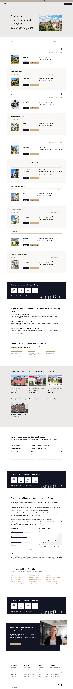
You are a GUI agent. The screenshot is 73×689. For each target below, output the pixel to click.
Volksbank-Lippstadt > (50, 353)
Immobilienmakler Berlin (55, 667)
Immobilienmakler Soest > (15, 585)
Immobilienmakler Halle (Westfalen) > (35, 579)
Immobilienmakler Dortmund (56, 669)
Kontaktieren (34, 62)
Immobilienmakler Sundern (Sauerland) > (36, 585)
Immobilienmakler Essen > (33, 577)
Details (25, 62)
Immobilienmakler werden (42, 676)
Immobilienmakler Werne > (51, 588)
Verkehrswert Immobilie (29, 674)
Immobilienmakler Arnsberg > (33, 575)
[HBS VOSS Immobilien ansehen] (36, 79)
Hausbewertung (27, 667)
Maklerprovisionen (32, 316)
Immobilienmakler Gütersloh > (16, 579)
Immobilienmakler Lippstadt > (51, 581)
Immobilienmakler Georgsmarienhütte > (53, 577)
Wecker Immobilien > (32, 356)
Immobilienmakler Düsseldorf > (16, 577)
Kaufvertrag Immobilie (15, 672)
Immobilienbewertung (28, 669)
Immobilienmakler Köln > (33, 581)
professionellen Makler (16, 323)
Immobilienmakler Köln (55, 676)
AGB (29, 684)
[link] (19, 388)
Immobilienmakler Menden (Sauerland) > (18, 583)
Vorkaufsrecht (27, 676)
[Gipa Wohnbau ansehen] (36, 239)
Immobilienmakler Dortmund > (52, 575)
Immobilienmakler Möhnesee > (34, 583)
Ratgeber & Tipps (40, 672)
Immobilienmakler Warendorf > (16, 588)
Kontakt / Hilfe (13, 684)
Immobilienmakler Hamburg (56, 672)
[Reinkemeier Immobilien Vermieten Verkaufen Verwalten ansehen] (36, 171)
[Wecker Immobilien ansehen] (36, 147)
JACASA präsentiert (57, 41)
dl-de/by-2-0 (45, 549)
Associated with (41, 0)
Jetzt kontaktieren (15, 643)
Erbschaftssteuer (14, 667)
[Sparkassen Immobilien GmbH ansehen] (36, 101)
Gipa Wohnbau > (31, 351)
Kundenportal (40, 667)
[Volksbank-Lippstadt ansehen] (36, 217)
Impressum (25, 684)
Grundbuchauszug (14, 669)
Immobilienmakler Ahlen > (15, 575)
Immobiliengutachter (28, 672)
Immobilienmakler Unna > (51, 585)
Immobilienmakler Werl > (33, 588)
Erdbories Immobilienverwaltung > (17, 351)
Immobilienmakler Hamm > (51, 579)
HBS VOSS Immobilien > (50, 351)
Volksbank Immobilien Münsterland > (17, 356)
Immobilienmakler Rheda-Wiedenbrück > (54, 583)
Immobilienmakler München (56, 674)
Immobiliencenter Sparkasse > (16, 353)
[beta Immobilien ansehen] (36, 56)
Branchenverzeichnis (41, 669)
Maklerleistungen (14, 331)
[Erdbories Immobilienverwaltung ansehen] (36, 262)
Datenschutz (19, 684)
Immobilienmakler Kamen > (16, 581)
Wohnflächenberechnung (16, 676)
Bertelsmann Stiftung (51, 549)
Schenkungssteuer (14, 674)
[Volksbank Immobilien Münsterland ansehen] (36, 124)
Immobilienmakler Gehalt (42, 674)
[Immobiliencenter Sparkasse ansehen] (36, 194)
